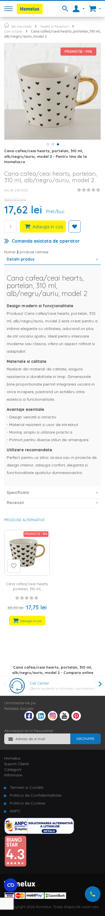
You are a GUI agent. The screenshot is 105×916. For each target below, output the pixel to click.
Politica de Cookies (27, 803)
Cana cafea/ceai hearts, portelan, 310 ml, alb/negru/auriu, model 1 (27, 589)
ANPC (15, 811)
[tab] (52, 260)
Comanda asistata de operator (46, 241)
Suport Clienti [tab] (16, 763)
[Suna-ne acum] (93, 894)
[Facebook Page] (29, 716)
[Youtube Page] (64, 719)
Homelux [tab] (12, 758)
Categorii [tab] (12, 769)
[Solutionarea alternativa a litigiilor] (39, 832)
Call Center (39, 683)
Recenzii (15, 502)
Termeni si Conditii (26, 787)
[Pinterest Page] (76, 719)
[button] (47, 144)
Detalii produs (20, 259)
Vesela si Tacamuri (54, 26)
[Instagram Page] (52, 719)
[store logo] (30, 9)
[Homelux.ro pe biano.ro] (15, 865)
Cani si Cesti (13, 31)
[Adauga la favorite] (13, 566)
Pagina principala (6, 25)
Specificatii (18, 492)
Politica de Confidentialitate (35, 795)
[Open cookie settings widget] (10, 885)
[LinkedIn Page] (41, 719)
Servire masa (21, 26)
